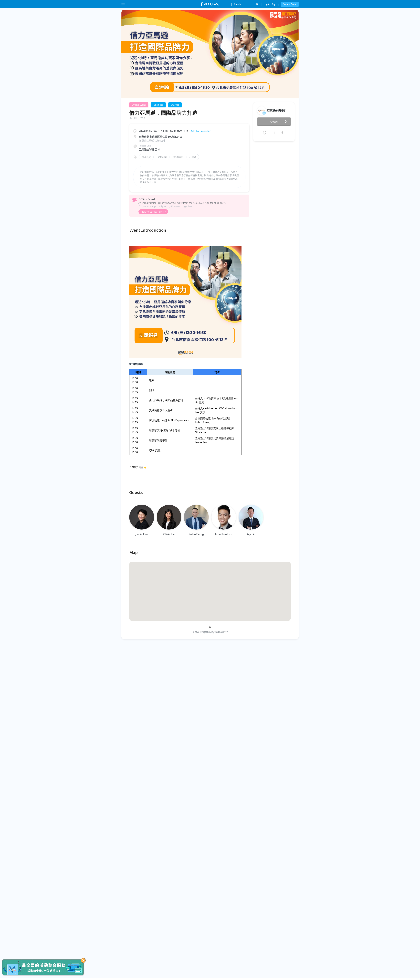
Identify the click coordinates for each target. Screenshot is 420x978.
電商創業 (162, 157)
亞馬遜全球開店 (148, 149)
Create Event (290, 4)
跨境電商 (178, 157)
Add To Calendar (200, 131)
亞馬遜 (192, 157)
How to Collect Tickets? (153, 211)
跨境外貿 (146, 157)
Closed (274, 121)
